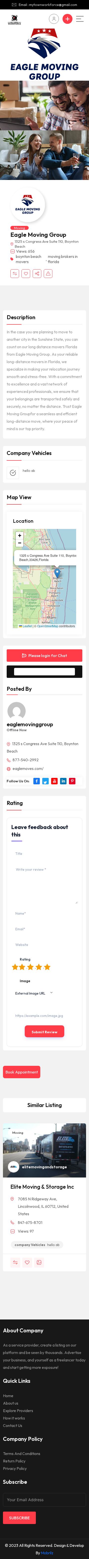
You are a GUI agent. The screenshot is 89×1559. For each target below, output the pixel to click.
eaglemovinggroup (30, 724)
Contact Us (12, 1425)
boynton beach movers (28, 259)
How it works (14, 1418)
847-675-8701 (30, 1222)
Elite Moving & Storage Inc (42, 1186)
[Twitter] (45, 781)
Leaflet (27, 626)
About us (10, 1403)
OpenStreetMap (47, 626)
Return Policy (14, 1460)
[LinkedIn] (63, 781)
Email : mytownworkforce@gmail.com (48, 4)
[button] (57, 573)
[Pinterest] (72, 781)
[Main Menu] (80, 19)
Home (8, 1395)
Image (25, 981)
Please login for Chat (47, 655)
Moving (19, 228)
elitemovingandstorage (44, 1166)
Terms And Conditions (21, 1453)
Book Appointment (21, 1072)
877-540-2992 (25, 759)
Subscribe (19, 1517)
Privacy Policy (15, 1468)
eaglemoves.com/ (28, 768)
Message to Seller (48, 671)
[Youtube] (54, 781)
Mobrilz (47, 1552)
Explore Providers (18, 1410)
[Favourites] (26, 273)
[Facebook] (36, 781)
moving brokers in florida (63, 259)
